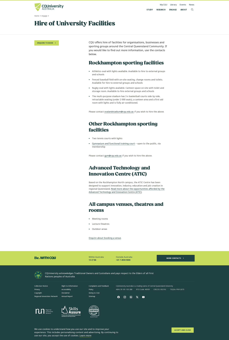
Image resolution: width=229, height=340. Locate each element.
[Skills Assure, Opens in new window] (71, 311)
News (191, 4)
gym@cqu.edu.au (113, 155)
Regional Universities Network (46, 296)
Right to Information (70, 286)
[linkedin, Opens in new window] (131, 297)
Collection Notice (41, 286)
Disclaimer (66, 293)
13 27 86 (92, 260)
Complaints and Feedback (99, 286)
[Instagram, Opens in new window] (124, 297)
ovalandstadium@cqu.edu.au (119, 111)
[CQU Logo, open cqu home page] (49, 7)
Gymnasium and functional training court (113, 143)
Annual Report (67, 296)
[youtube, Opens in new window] (143, 297)
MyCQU (163, 4)
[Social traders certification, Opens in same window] (94, 311)
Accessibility (66, 289)
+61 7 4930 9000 (123, 260)
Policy (91, 289)
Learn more (85, 335)
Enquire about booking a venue (105, 237)
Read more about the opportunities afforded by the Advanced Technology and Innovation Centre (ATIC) (126, 190)
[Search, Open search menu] (192, 9)
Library (173, 4)
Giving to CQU (94, 293)
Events (183, 4)
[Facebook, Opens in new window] (118, 297)
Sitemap (92, 296)
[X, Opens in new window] (137, 297)
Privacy (37, 289)
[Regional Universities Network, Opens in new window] (43, 311)
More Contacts (174, 258)
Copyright (38, 293)
